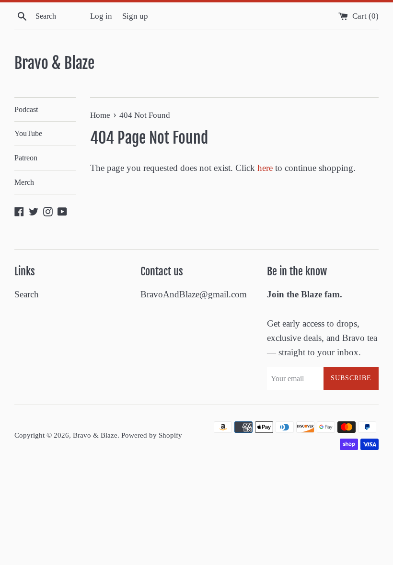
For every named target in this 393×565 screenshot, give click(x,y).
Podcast (26, 109)
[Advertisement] (174, 486)
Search (26, 294)
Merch (24, 182)
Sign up (135, 16)
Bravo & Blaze (54, 63)
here (265, 168)
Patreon (25, 158)
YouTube (28, 133)
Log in (101, 16)
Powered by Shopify (151, 435)
